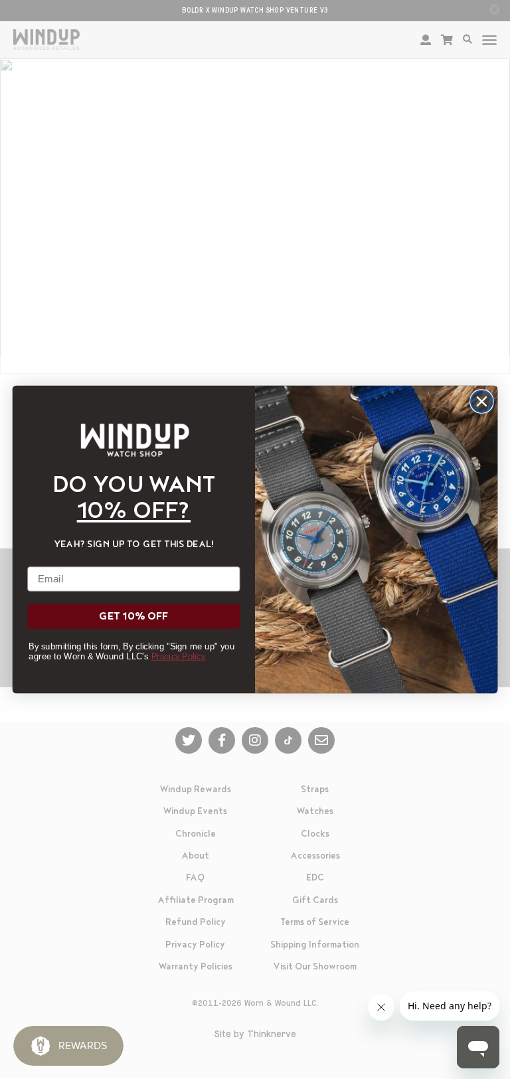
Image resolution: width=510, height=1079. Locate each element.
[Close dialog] (482, 401)
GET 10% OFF (133, 616)
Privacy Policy (178, 656)
